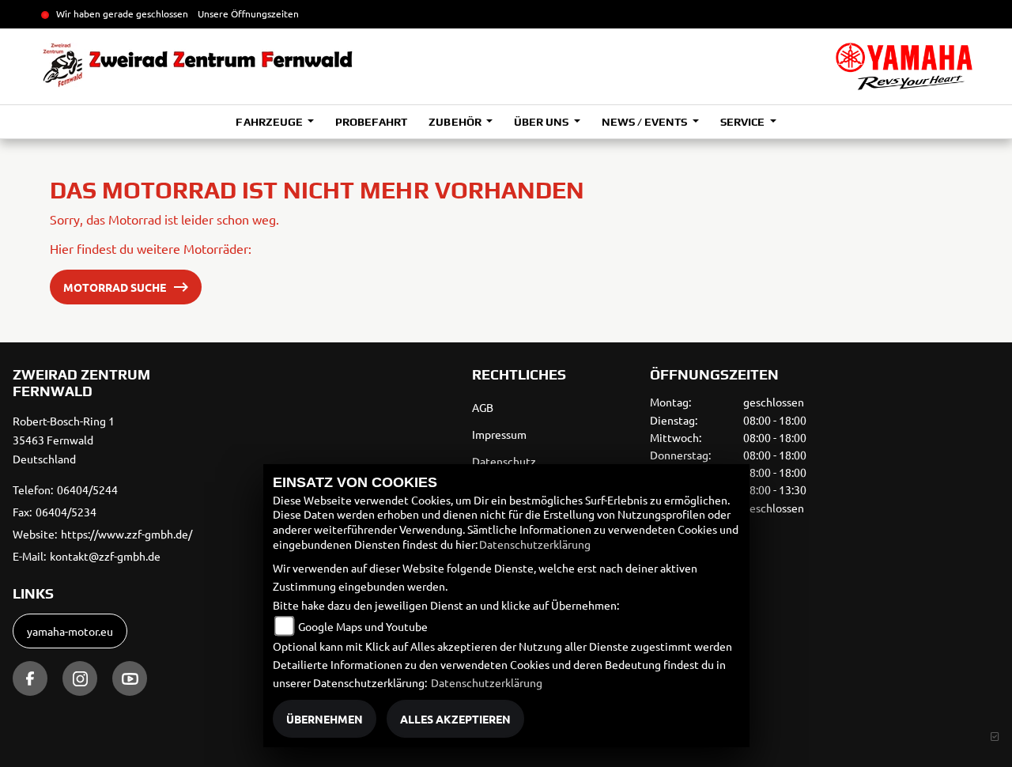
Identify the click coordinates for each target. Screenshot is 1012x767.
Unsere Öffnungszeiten (248, 13)
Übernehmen (324, 719)
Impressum (499, 434)
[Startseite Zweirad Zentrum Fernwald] (904, 66)
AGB (482, 407)
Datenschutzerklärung (535, 544)
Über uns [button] (542, 121)
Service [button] (743, 121)
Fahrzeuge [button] (270, 121)
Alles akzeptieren (455, 719)
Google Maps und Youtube (363, 626)
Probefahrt (371, 121)
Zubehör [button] (456, 121)
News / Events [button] (645, 121)
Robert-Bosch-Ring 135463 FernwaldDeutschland (64, 440)
